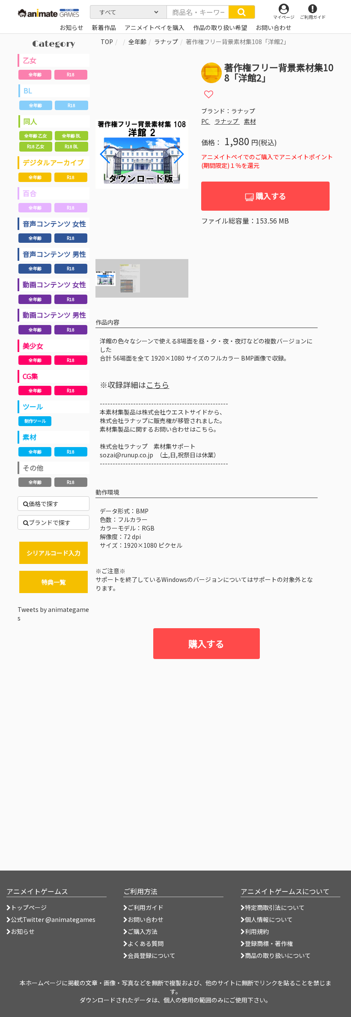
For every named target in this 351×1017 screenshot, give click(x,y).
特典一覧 (53, 582)
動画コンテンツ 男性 (54, 315)
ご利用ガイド (146, 907)
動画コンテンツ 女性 (54, 284)
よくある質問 (146, 943)
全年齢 (35, 74)
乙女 (29, 60)
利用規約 (257, 931)
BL (28, 90)
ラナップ (166, 41)
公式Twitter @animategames (53, 919)
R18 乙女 (35, 146)
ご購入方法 (143, 931)
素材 (29, 437)
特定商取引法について (275, 907)
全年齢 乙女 (35, 135)
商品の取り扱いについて (278, 955)
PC (205, 121)
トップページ (29, 907)
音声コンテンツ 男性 (54, 254)
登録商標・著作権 (269, 943)
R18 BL (71, 146)
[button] (178, 154)
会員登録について (152, 955)
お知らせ (23, 931)
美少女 (33, 345)
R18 (70, 74)
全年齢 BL (71, 135)
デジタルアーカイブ (53, 162)
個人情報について (269, 919)
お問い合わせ (146, 919)
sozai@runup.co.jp (126, 454)
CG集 (30, 376)
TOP (107, 41)
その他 (33, 467)
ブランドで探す (50, 522)
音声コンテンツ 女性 (54, 223)
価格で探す (44, 503)
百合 (29, 193)
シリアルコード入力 (53, 553)
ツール (33, 406)
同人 (30, 121)
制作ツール (35, 421)
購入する (270, 195)
